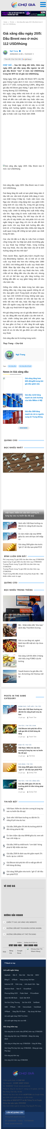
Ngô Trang (20, 355)
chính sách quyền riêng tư (14, 1097)
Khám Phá (22, 706)
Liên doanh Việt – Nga (32, 984)
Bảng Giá (11, 952)
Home (5, 22)
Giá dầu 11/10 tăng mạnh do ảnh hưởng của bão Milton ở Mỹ (34, 397)
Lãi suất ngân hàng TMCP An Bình (16, 1016)
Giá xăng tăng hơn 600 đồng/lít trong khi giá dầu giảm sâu (34, 381)
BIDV (37, 975)
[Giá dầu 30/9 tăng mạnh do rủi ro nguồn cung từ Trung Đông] (13, 417)
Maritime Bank (9, 989)
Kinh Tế (21, 745)
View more (23, 428)
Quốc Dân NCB (25, 998)
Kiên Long (19, 984)
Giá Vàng (21, 764)
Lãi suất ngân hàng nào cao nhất (15, 1020)
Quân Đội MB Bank (11, 998)
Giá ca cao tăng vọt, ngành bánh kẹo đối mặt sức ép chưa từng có (30, 643)
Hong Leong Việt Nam (27, 979)
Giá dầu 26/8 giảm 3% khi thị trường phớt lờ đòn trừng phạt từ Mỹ (30, 786)
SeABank (36, 1002)
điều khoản (29, 1097)
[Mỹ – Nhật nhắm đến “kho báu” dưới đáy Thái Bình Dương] (10, 630)
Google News (19, 952)
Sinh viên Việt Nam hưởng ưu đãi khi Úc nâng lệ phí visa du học (30, 526)
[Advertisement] (23, 141)
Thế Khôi (32, 756)
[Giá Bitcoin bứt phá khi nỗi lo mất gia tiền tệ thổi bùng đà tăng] (10, 731)
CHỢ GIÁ (7, 65)
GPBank (14, 979)
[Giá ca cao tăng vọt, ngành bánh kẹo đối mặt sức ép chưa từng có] (10, 645)
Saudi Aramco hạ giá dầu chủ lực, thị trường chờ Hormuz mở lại (31, 674)
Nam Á (19, 989)
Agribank (7, 975)
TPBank (12, 1007)
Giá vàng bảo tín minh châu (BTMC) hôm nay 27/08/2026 (23, 1031)
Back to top (10, 963)
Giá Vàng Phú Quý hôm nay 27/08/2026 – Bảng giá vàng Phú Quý (23, 1049)
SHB (6, 1007)
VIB (19, 1007)
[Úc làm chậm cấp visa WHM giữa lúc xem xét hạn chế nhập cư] (10, 537)
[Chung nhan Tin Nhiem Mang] (35, 950)
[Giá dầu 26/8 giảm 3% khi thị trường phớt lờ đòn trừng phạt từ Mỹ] (10, 787)
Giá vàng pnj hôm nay (12, 1055)
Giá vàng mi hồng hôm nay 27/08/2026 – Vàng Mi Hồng (23, 1043)
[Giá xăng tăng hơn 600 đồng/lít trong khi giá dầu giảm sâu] (13, 384)
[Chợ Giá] (23, 4)
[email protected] (24, 1086)
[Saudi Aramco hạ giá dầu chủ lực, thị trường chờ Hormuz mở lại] (10, 676)
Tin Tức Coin (31, 725)
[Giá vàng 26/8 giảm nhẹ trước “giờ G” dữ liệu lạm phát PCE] (10, 547)
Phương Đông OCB (11, 993)
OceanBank (27, 989)
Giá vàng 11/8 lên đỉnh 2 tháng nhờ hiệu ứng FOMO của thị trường (30, 658)
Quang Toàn (33, 772)
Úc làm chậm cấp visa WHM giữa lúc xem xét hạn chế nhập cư (30, 536)
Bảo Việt (30, 975)
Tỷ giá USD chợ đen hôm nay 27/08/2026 (29, 559)
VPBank (7, 1011)
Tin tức (12, 22)
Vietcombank (27, 1007)
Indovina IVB (9, 984)
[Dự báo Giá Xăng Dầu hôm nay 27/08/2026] (23, 608)
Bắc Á (15, 975)
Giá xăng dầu (12, 366)
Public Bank (24, 993)
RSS (4, 952)
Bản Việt (22, 975)
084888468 (9, 1086)
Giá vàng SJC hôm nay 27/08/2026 (16, 1060)
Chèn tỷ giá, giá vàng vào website (21, 922)
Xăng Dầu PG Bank (18, 1011)
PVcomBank (34, 993)
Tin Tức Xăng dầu (33, 781)
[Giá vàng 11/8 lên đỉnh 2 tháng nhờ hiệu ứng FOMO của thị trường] (10, 661)
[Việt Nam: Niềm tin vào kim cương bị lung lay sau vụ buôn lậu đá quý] (23, 463)
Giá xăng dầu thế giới (25, 366)
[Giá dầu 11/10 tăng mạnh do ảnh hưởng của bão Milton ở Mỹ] (13, 400)
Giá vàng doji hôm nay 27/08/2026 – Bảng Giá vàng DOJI (22, 1037)
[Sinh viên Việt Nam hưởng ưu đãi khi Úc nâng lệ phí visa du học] (10, 526)
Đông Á (7, 979)
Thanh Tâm (32, 717)
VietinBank (37, 1007)
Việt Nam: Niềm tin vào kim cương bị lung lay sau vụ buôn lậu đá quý (30, 750)
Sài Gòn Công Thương (12, 1002)
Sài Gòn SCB (26, 1002)
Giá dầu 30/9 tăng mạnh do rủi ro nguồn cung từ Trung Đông (34, 414)
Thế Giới (30, 706)
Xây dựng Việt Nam (34, 1011)
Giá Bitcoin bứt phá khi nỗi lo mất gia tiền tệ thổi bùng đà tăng (30, 731)
